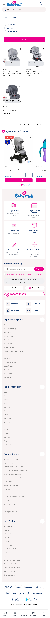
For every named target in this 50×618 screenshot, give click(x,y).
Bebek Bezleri (8, 374)
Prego (6, 441)
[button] (19, 185)
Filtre (24, 40)
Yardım (15, 288)
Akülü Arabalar (9, 336)
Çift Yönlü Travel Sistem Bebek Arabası (17, 470)
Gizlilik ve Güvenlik (10, 564)
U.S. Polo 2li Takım (10, 504)
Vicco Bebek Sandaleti (11, 508)
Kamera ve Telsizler (10, 362)
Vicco (5, 411)
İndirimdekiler (8, 530)
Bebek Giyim (8, 340)
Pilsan (6, 403)
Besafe (5, 69)
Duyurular (7, 556)
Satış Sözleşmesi (9, 571)
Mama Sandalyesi (9, 355)
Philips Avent (40, 167)
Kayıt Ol (39, 269)
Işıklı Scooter (8, 489)
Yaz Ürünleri (8, 370)
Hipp (5, 426)
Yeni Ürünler (8, 526)
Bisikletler (7, 359)
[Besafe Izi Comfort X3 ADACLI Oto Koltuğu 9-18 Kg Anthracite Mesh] (12, 94)
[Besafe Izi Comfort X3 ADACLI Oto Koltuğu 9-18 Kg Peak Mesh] (12, 57)
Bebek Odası (8, 344)
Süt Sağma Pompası (11, 459)
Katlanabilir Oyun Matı (11, 500)
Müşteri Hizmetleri (10, 534)
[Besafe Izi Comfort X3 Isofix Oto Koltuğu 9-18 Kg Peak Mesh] (36, 57)
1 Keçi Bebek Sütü (9, 482)
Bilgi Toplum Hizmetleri (12, 560)
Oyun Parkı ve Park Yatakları (13, 351)
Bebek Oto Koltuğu (10, 329)
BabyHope (7, 433)
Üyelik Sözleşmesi (9, 575)
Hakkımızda (8, 545)
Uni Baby (7, 437)
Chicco (7, 167)
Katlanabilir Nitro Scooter (12, 493)
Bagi (5, 396)
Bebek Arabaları (9, 325)
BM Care (7, 422)
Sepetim (6, 537)
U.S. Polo (7, 407)
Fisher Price (7, 444)
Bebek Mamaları (9, 347)
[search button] (5, 9)
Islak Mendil (7, 377)
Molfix (6, 429)
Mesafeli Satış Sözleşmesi (12, 549)
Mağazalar (36, 288)
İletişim (6, 541)
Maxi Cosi (7, 399)
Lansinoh (7, 414)
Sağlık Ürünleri (9, 366)
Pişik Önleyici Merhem (11, 485)
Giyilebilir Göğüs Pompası (12, 463)
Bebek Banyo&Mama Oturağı (14, 474)
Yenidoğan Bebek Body (11, 512)
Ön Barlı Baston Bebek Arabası (14, 467)
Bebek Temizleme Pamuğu (13, 478)
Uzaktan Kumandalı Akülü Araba (15, 497)
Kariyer (6, 552)
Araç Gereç (7, 332)
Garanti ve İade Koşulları (12, 567)
